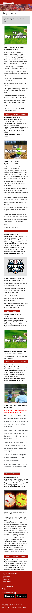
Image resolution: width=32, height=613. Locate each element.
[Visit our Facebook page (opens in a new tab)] (3, 589)
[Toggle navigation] (29, 2)
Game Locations (7, 581)
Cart (12, 2)
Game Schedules (7, 578)
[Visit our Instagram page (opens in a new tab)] (5, 589)
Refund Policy (5, 607)
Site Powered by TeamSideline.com (11, 604)
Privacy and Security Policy (19, 607)
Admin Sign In (6, 609)
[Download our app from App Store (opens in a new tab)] (9, 596)
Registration (6, 576)
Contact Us (6, 579)
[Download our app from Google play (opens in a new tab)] (21, 596)
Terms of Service (6, 605)
